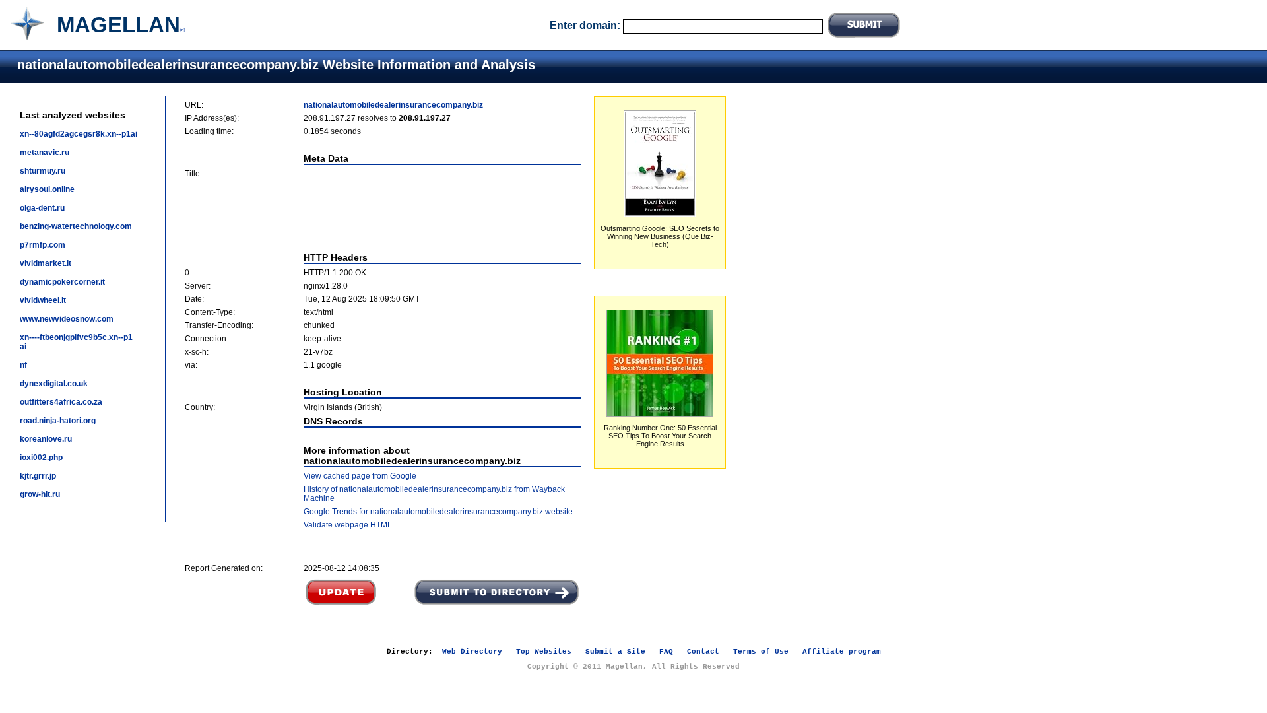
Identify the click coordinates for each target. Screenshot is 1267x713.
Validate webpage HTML (348, 524)
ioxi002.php (41, 457)
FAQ (666, 652)
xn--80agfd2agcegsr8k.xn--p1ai (78, 134)
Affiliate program (841, 652)
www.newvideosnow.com (67, 318)
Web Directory (472, 652)
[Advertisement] (382, 215)
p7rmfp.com (42, 245)
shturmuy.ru (42, 171)
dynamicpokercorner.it (62, 282)
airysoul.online (47, 189)
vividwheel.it (43, 300)
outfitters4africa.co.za (61, 402)
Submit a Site (615, 652)
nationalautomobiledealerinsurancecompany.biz (393, 105)
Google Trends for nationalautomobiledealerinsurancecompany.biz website (438, 511)
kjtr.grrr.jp (38, 476)
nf (23, 365)
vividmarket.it (45, 263)
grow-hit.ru (40, 494)
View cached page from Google (360, 476)
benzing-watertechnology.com (76, 226)
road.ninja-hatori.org (58, 420)
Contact (703, 652)
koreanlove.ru (46, 439)
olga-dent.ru (42, 208)
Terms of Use (761, 652)
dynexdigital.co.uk (54, 383)
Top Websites (543, 652)
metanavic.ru (44, 152)
